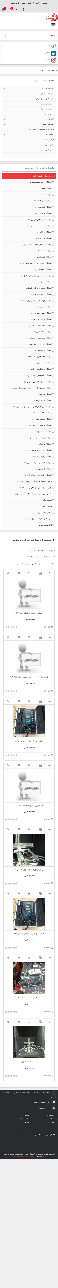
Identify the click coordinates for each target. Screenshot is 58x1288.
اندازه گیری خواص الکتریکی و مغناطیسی (41, 129)
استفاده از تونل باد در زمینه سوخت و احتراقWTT (29, 677)
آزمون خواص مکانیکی (47, 109)
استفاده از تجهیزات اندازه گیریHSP (29, 613)
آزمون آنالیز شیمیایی (47, 93)
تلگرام (48, 46)
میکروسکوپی (50, 149)
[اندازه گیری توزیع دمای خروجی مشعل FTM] (49, 829)
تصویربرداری (50, 134)
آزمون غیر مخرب (49, 114)
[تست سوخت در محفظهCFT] (49, 957)
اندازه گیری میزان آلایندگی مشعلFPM (29, 934)
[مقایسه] (29, 573)
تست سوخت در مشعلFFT (29, 1062)
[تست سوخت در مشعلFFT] (49, 1021)
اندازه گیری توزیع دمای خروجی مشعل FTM (29, 870)
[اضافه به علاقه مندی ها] (19, 573)
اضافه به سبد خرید (39, 573)
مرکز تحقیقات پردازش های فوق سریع (24, 1156)
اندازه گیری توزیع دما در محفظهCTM (29, 806)
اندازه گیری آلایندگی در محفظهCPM (29, 741)
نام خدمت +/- (34, 557)
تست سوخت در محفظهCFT (29, 998)
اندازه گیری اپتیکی (48, 124)
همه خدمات (50, 155)
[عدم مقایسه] (29, 893)
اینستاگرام (46, 60)
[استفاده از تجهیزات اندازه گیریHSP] (49, 573)
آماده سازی (50, 119)
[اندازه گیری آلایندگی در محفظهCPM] (49, 701)
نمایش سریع (9, 573)
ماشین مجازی (49, 144)
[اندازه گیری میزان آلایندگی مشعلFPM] (49, 893)
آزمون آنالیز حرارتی (48, 88)
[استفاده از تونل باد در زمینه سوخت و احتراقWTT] (49, 637)
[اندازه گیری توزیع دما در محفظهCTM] (49, 765)
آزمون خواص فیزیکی (47, 104)
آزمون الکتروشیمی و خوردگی (45, 98)
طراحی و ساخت (49, 139)
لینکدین (47, 53)
